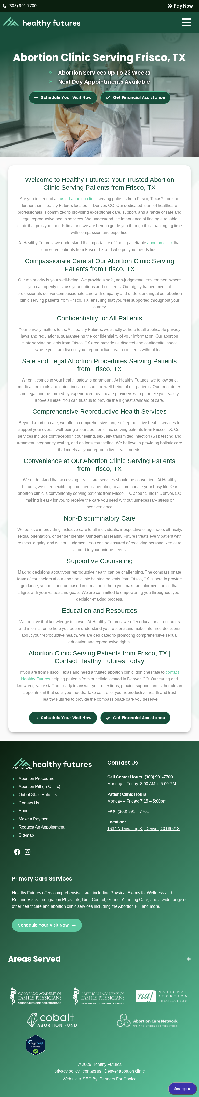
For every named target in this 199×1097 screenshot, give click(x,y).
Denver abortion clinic (124, 1071)
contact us (92, 1071)
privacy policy (67, 1071)
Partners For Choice (118, 1079)
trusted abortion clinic (77, 198)
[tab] (99, 959)
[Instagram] (27, 852)
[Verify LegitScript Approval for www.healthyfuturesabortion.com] (35, 1053)
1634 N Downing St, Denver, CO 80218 (143, 828)
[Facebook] (17, 852)
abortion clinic (160, 243)
